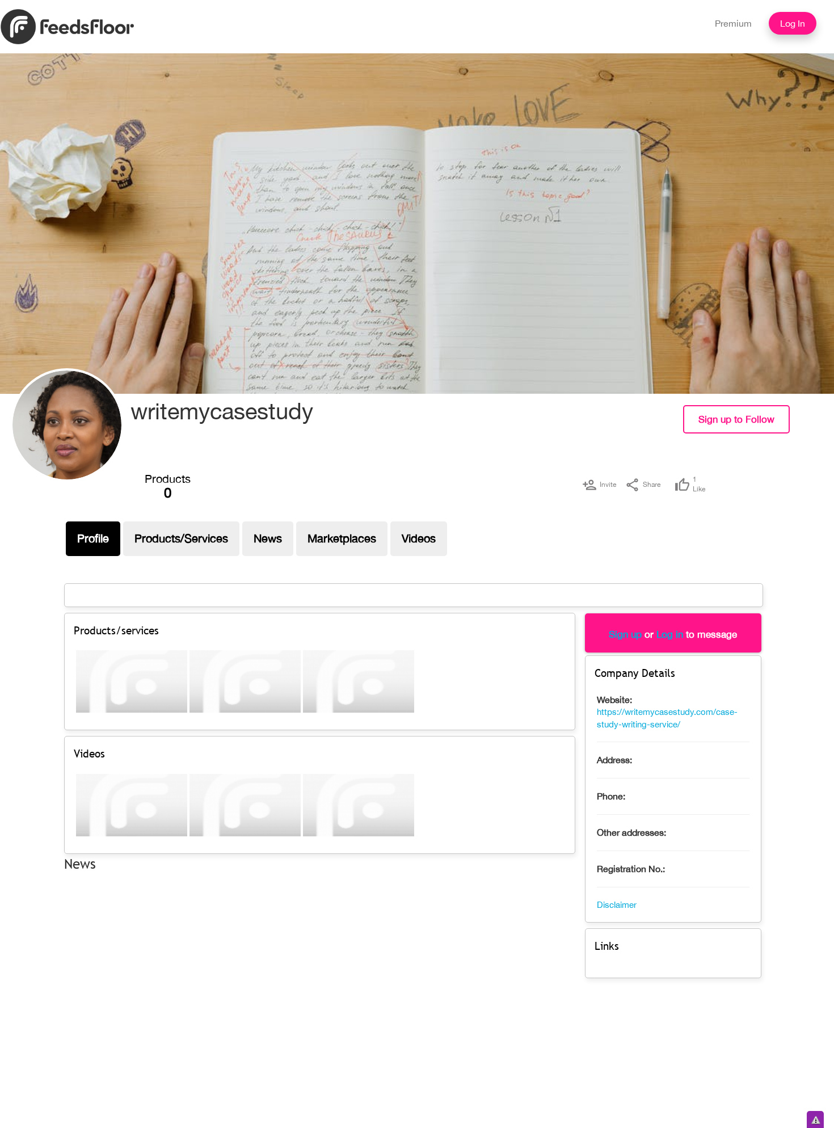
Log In (792, 23)
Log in (669, 634)
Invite (608, 485)
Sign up (625, 634)
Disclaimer (617, 905)
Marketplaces (342, 538)
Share (651, 485)
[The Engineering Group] (66, 425)
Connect (815, 428)
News (268, 538)
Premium (733, 23)
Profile (93, 538)
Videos (419, 538)
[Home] (67, 26)
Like (699, 484)
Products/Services (181, 538)
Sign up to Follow (736, 419)
